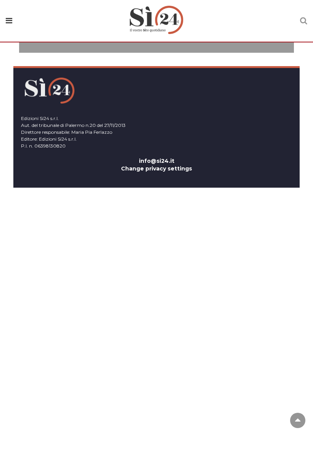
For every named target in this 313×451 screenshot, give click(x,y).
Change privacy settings (156, 168)
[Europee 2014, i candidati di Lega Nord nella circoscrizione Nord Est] (156, 49)
